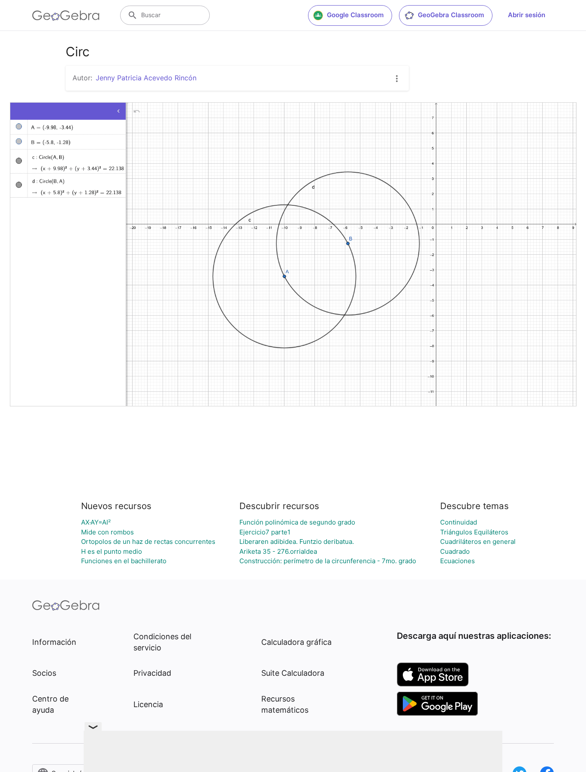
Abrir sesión (526, 15)
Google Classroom (355, 15)
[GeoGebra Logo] (66, 15)
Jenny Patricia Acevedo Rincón (146, 77)
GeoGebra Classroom (451, 15)
